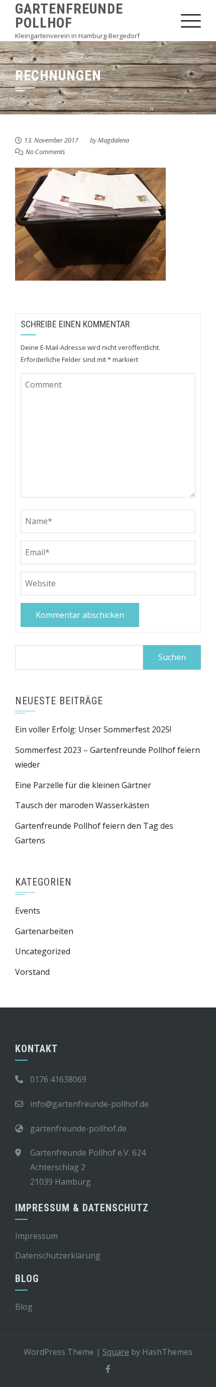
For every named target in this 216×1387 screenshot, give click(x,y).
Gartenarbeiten (44, 931)
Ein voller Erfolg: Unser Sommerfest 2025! (93, 729)
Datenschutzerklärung (57, 1255)
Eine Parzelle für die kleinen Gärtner (83, 785)
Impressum (36, 1235)
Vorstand (32, 971)
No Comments (45, 151)
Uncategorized (42, 951)
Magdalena (113, 140)
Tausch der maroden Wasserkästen (82, 805)
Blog (24, 1306)
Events (27, 910)
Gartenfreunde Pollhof (69, 16)
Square (115, 1351)
